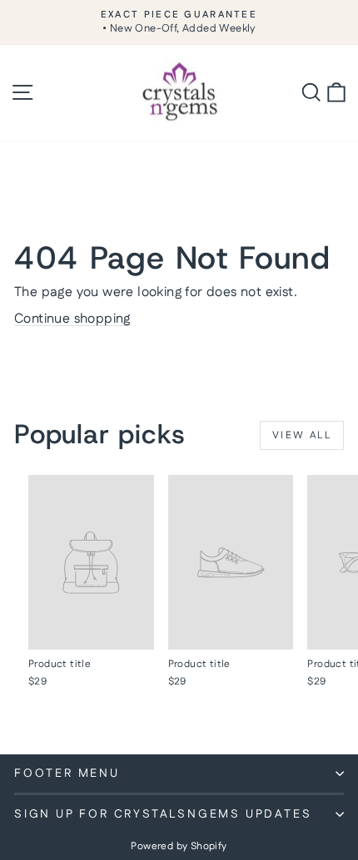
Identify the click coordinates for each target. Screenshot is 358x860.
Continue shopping (72, 319)
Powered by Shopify (178, 846)
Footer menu (67, 773)
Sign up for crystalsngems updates (162, 814)
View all (301, 435)
